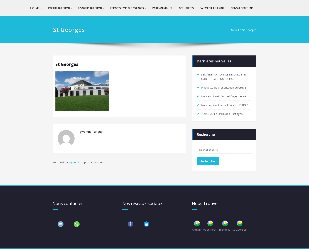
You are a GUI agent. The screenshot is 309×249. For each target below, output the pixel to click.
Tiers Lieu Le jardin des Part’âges (222, 114)
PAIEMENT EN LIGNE (212, 8)
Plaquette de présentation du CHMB (223, 87)
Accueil (234, 29)
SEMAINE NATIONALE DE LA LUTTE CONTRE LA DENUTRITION (223, 76)
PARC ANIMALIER (162, 8)
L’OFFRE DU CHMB (59, 8)
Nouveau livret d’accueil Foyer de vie (223, 96)
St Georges (249, 29)
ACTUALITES (186, 8)
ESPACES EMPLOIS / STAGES (127, 8)
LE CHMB (34, 8)
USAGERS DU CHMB (90, 8)
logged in (74, 162)
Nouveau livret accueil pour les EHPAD (224, 105)
